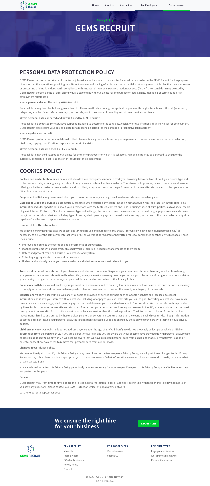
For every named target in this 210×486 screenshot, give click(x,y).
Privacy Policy (70, 464)
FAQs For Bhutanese (74, 460)
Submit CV (112, 455)
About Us (68, 451)
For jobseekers (176, 5)
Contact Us (69, 469)
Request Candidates (161, 460)
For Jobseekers (115, 451)
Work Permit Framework (164, 455)
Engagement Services (162, 451)
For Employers (149, 5)
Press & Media (70, 455)
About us (109, 5)
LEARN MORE (148, 423)
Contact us (126, 5)
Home (95, 5)
